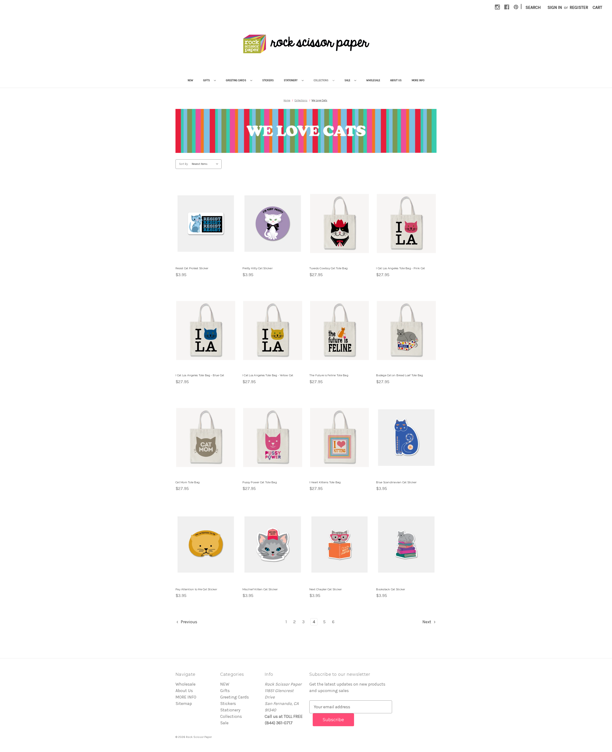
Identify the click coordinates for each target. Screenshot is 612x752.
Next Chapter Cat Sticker (325, 589)
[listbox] (206, 164)
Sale (347, 80)
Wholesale (373, 80)
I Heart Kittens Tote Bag (325, 482)
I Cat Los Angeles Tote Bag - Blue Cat (199, 375)
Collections (321, 80)
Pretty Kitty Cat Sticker (257, 268)
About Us (396, 80)
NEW (190, 80)
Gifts (207, 80)
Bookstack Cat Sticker (390, 589)
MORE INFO (418, 80)
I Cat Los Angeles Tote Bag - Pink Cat (400, 268)
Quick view (206, 218)
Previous (188, 621)
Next (427, 621)
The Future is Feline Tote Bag (328, 375)
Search (533, 7)
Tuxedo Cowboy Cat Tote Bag (328, 268)
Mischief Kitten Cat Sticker (260, 589)
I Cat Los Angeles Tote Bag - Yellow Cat (267, 375)
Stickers (268, 80)
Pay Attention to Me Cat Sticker (196, 589)
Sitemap (183, 703)
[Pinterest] (516, 7)
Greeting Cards (236, 80)
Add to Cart (206, 229)
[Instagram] (497, 7)
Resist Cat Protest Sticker (191, 268)
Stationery (291, 80)
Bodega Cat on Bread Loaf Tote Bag (399, 375)
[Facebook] (506, 7)
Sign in (554, 7)
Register (579, 7)
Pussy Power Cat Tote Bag (259, 482)
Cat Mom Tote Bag (187, 482)
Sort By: (183, 164)
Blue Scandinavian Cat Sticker (396, 482)
